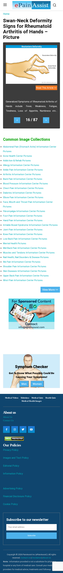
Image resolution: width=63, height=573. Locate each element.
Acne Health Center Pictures (17, 156)
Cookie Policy (10, 504)
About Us (7, 417)
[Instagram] (14, 429)
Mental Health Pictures (14, 243)
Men (24, 384)
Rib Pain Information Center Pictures (21, 261)
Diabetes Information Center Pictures (22, 192)
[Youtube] (31, 429)
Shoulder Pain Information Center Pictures (24, 266)
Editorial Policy (11, 465)
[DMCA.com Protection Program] (13, 439)
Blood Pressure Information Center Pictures (25, 183)
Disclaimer (36, 558)
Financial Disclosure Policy (17, 496)
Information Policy (13, 473)
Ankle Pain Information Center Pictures (23, 169)
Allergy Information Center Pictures (21, 165)
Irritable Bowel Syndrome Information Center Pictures (30, 225)
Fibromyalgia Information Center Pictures (24, 211)
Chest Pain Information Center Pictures (23, 188)
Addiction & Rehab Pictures (17, 160)
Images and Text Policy (16, 457)
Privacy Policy (10, 450)
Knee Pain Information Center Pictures (22, 234)
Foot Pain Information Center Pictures (22, 215)
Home (6, 13)
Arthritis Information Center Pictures (22, 174)
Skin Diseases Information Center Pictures (24, 271)
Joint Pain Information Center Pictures (23, 229)
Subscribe (31, 535)
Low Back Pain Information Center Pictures (25, 238)
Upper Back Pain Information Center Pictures (26, 275)
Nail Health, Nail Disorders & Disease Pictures (26, 257)
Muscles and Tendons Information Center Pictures (29, 252)
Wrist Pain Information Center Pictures (23, 280)
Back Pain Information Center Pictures (22, 179)
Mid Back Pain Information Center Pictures (24, 248)
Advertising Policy (12, 488)
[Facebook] (6, 429)
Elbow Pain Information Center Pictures (23, 197)
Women (37, 384)
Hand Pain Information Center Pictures (23, 220)
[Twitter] (23, 429)
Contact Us (8, 420)
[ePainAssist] (31, 5)
